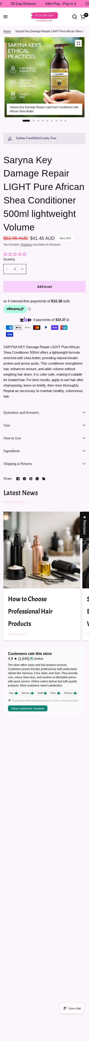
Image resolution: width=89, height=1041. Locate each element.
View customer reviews (27, 708)
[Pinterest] (31, 478)
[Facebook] (18, 478)
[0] (82, 17)
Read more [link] (16, 634)
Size (6, 425)
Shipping (26, 244)
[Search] (75, 17)
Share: (8, 478)
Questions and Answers (21, 412)
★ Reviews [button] (84, 525)
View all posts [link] (13, 501)
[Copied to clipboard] (43, 478)
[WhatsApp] (37, 478)
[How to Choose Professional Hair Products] (41, 550)
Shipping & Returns (17, 464)
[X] (24, 478)
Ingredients (11, 451)
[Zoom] (78, 43)
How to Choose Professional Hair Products (30, 611)
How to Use (12, 438)
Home (7, 31)
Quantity (9, 259)
